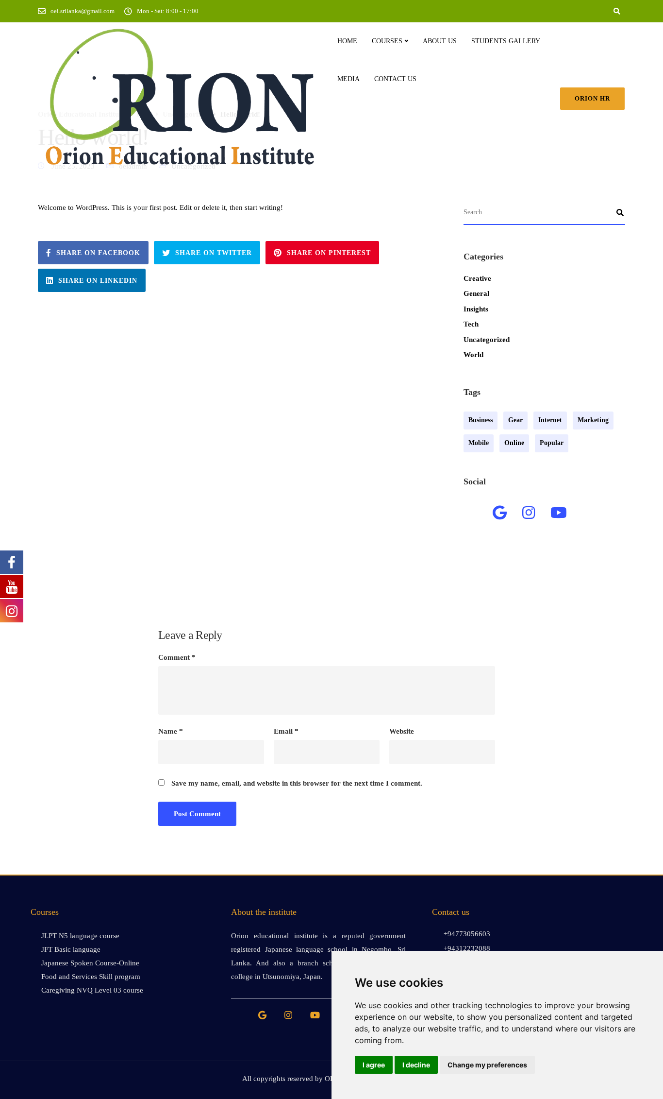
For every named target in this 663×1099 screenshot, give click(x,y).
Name (170, 731)
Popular (552, 442)
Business (480, 420)
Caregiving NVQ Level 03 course (92, 990)
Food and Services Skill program (90, 976)
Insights (476, 309)
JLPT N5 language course (80, 936)
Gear (515, 420)
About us (440, 41)
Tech (471, 324)
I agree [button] (374, 1065)
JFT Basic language (70, 949)
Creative (477, 278)
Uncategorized (487, 339)
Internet (550, 420)
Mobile (478, 442)
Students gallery (505, 41)
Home (347, 41)
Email (286, 731)
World (473, 355)
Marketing (593, 420)
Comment (177, 657)
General (476, 293)
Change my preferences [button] (487, 1065)
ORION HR (592, 98)
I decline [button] (416, 1065)
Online (514, 442)
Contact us (395, 79)
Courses (387, 41)
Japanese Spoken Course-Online (90, 963)
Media (348, 79)
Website (401, 731)
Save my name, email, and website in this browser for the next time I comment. (296, 783)
